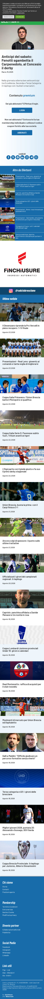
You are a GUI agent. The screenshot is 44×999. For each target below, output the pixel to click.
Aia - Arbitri (6, 975)
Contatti (5, 889)
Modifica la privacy (9, 915)
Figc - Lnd (6, 970)
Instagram (6, 950)
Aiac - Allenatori (8, 973)
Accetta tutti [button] (20, 17)
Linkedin (5, 955)
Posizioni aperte (8, 892)
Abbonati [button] (22, 132)
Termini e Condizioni (9, 907)
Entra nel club (7, 909)
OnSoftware (9, 995)
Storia (4, 887)
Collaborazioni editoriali (11, 930)
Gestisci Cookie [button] (8, 17)
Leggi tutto (20, 13)
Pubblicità (6, 932)
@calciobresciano (25, 290)
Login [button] (22, 110)
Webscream (9, 996)
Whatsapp (6, 953)
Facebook (6, 947)
